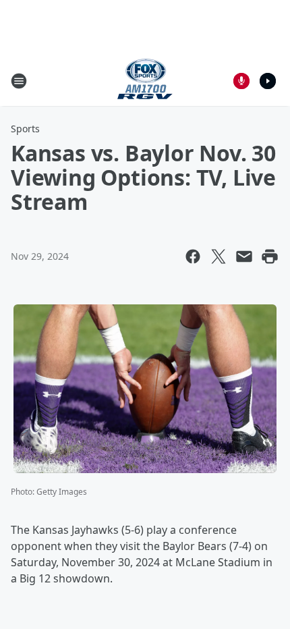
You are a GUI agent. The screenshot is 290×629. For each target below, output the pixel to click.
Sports (25, 128)
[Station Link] (145, 81)
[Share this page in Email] (244, 256)
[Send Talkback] (241, 81)
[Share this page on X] (218, 256)
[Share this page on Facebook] (192, 256)
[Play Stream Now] (268, 81)
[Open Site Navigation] (19, 81)
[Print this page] (269, 256)
